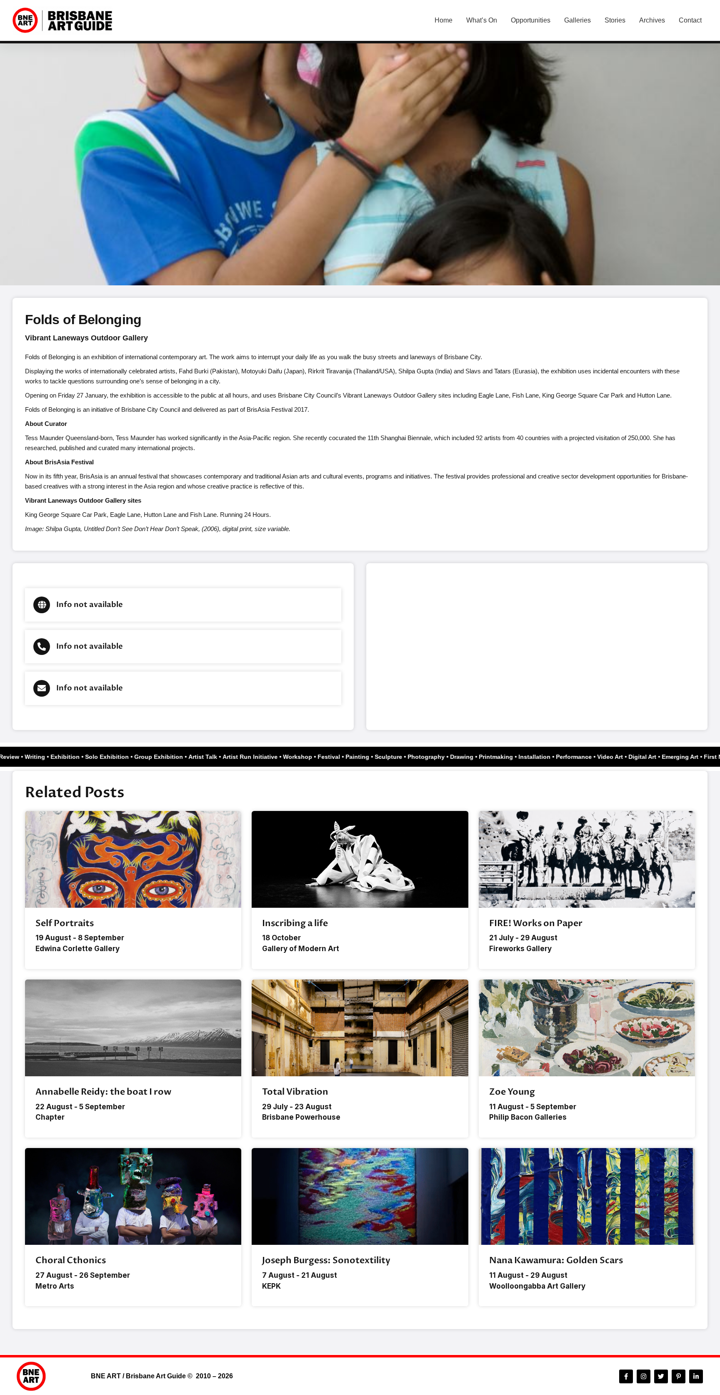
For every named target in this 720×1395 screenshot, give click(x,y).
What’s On (481, 20)
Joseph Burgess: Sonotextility (326, 1260)
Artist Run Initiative (261, 756)
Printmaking (507, 756)
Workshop (309, 756)
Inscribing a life (295, 923)
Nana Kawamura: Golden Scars (556, 1260)
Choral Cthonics (70, 1260)
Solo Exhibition (118, 756)
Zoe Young (512, 1092)
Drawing (473, 756)
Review (20, 756)
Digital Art (654, 756)
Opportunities (530, 20)
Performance (585, 756)
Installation (546, 756)
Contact (690, 20)
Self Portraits (64, 923)
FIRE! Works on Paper (535, 923)
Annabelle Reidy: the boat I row (103, 1092)
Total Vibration (295, 1092)
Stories (615, 20)
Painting (369, 756)
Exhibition (76, 756)
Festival (340, 756)
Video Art (622, 756)
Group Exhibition (170, 756)
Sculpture (400, 756)
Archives (652, 20)
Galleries (577, 20)
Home (443, 20)
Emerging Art (691, 756)
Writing (46, 756)
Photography (437, 756)
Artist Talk (214, 756)
